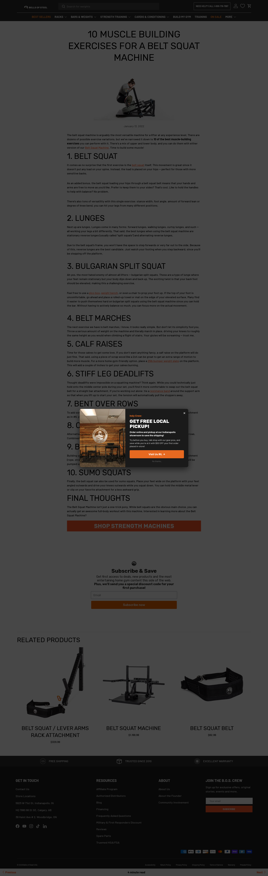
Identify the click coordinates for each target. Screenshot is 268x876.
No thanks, (156, 461)
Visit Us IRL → (157, 454)
